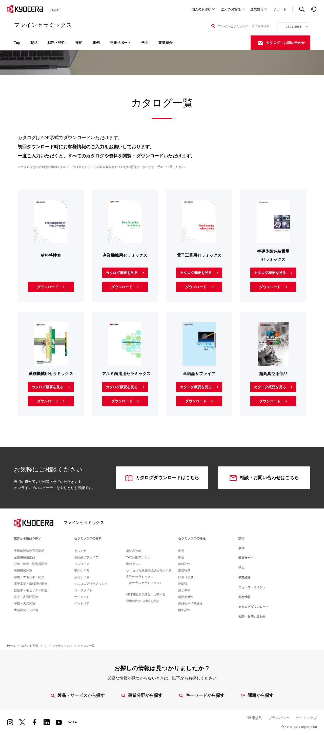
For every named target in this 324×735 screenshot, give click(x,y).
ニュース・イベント (252, 587)
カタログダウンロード (253, 607)
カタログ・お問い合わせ (285, 43)
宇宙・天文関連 (24, 603)
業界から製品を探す (27, 538)
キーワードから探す (205, 695)
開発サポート (120, 43)
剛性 (181, 557)
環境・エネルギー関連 (29, 577)
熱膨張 (182, 584)
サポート (279, 9)
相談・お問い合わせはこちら (269, 477)
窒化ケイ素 (81, 570)
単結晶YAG (133, 551)
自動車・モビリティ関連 (30, 590)
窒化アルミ (133, 564)
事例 (96, 43)
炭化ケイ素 (81, 577)
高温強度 (184, 570)
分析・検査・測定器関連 (30, 564)
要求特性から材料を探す (142, 601)
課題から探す (261, 695)
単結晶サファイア (86, 557)
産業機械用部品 (24, 557)
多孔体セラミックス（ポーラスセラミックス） (144, 580)
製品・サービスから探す (81, 695)
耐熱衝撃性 (185, 597)
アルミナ (80, 551)
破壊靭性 (184, 564)
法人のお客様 (231, 9)
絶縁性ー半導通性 (190, 603)
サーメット (81, 597)
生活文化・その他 (26, 610)
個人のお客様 (201, 9)
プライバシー (279, 717)
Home (11, 645)
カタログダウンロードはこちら (167, 477)
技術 (79, 43)
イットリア (81, 603)
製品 (33, 43)
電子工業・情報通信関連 (30, 584)
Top (17, 43)
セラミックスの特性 (192, 538)
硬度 (181, 551)
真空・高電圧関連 (26, 597)
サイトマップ (306, 717)
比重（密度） (187, 577)
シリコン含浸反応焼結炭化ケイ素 (149, 570)
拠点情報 (244, 597)
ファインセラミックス (58, 645)
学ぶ (144, 43)
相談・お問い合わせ (252, 616)
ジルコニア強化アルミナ (91, 584)
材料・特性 (56, 43)
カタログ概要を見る (122, 273)
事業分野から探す (145, 695)
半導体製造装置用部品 (29, 551)
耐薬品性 (184, 610)
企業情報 (257, 9)
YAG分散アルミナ (138, 557)
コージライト (83, 590)
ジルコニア (81, 564)
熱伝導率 (184, 590)
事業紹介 (165, 43)
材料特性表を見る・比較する (146, 594)
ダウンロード (48, 287)
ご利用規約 (253, 717)
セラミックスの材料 (88, 538)
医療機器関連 (23, 570)
